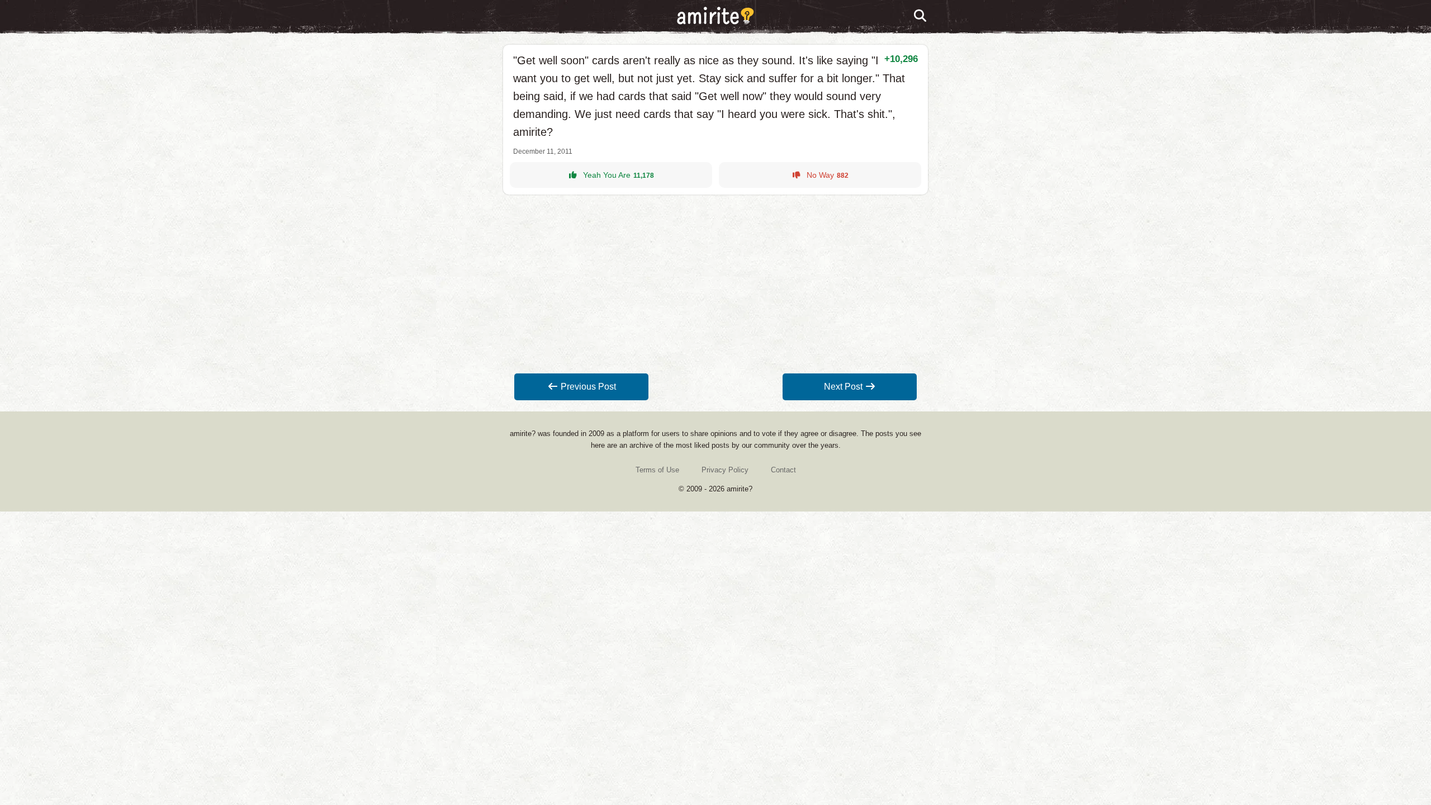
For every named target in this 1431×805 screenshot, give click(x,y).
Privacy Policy (725, 470)
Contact (783, 470)
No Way (828, 175)
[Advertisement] (715, 284)
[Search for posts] (920, 16)
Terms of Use (657, 470)
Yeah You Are (618, 175)
